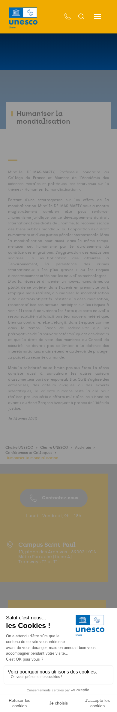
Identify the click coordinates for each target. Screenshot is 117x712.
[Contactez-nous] (67, 16)
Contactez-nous (60, 497)
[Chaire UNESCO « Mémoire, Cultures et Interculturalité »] (23, 17)
